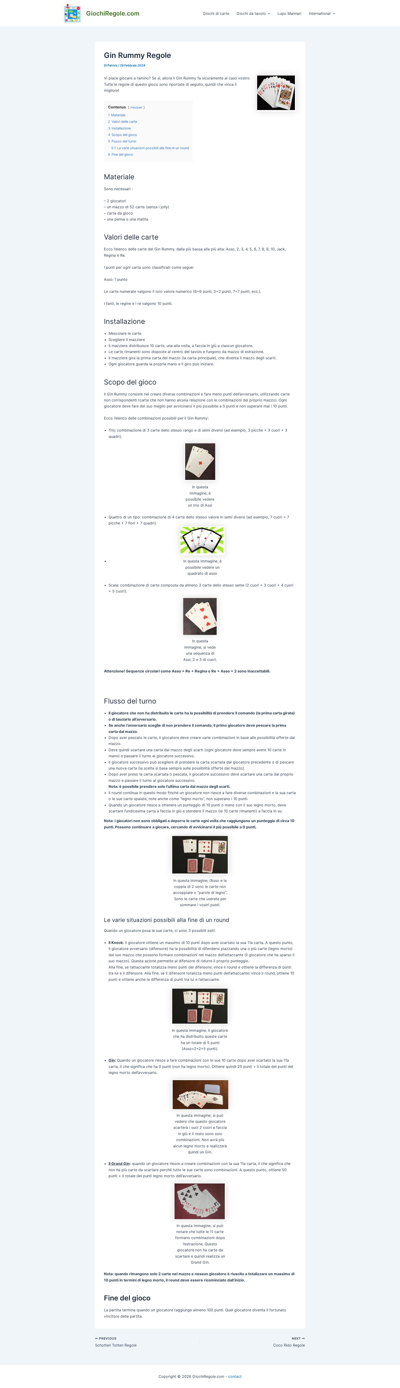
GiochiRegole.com (112, 13)
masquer (136, 107)
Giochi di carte (216, 13)
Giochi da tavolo (251, 13)
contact (235, 1376)
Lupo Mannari (289, 13)
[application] (268, 13)
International (320, 13)
